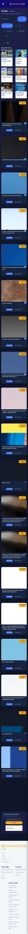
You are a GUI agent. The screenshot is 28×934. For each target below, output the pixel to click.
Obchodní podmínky (6, 869)
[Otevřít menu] (2, 3)
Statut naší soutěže (6, 872)
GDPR (3, 878)
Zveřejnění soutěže (20, 869)
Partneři (17, 875)
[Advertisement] (14, 797)
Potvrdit (14, 822)
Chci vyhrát (9, 130)
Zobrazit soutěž (18, 130)
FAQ (2, 875)
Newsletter (4, 859)
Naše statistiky (19, 872)
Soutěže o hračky (13, 914)
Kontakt (3, 856)
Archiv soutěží (5, 862)
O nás (3, 853)
